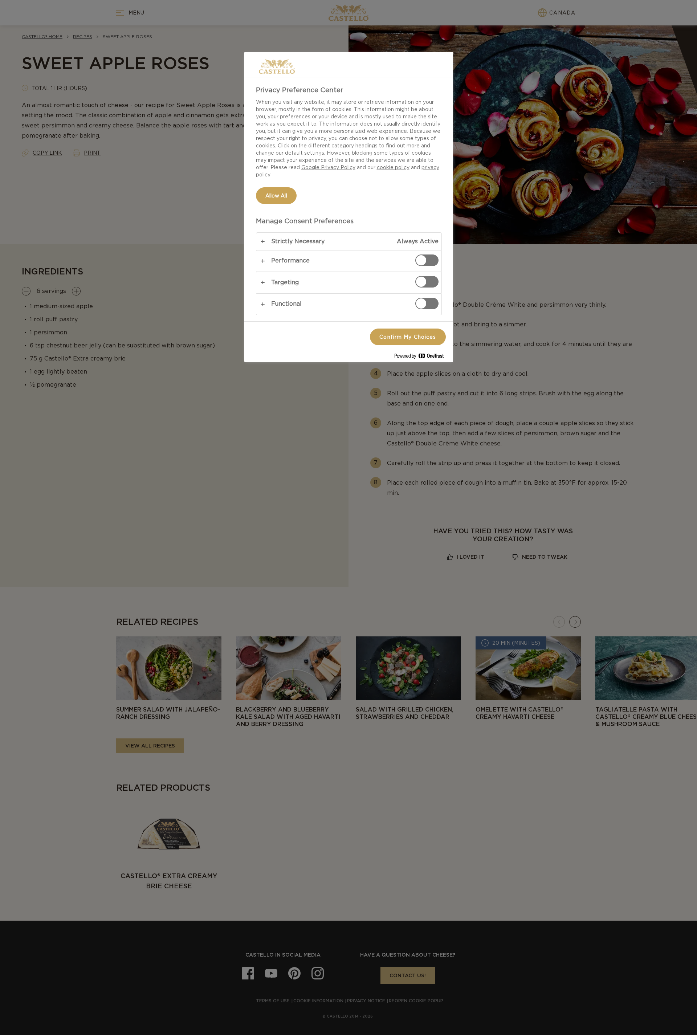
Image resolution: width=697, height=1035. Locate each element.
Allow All (276, 196)
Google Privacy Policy (328, 167)
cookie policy (393, 167)
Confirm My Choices (407, 337)
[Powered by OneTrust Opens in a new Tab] (421, 357)
